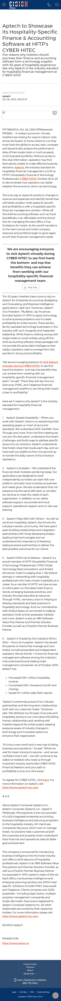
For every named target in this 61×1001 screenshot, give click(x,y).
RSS (31, 992)
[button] (30, 112)
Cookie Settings (43, 992)
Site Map (23, 992)
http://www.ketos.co (15, 943)
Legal (14, 992)
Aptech (19, 167)
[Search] (57, 4)
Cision (34, 997)
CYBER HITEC (28, 178)
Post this (32, 287)
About (30, 970)
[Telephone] (49, 4)
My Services (29, 973)
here (46, 780)
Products (30, 967)
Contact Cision (30, 964)
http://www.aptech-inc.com (20, 787)
